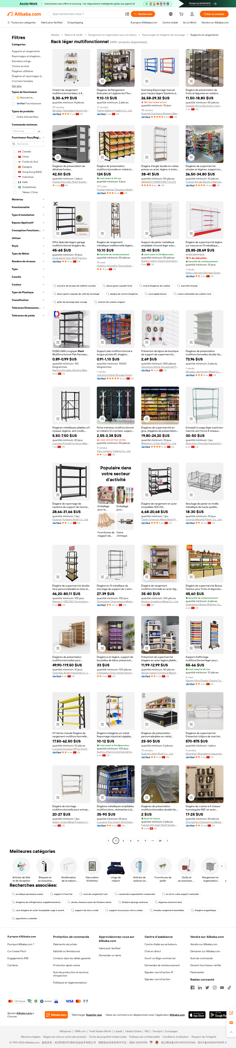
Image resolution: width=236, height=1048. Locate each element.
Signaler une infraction (157, 979)
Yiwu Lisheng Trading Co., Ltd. (114, 451)
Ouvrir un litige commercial (160, 958)
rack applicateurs (157, 294)
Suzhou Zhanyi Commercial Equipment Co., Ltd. (116, 751)
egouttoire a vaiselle (26, 918)
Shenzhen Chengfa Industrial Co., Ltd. (204, 443)
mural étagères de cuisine (156, 286)
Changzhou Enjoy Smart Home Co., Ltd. (116, 672)
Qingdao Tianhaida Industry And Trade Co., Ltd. (71, 110)
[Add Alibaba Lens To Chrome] (56, 1015)
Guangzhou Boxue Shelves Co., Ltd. (204, 604)
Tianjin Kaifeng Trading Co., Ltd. (114, 110)
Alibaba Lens (24, 1013)
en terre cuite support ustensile (182, 894)
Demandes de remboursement (162, 965)
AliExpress (65, 1031)
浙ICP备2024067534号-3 (212, 1042)
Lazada (118, 1031)
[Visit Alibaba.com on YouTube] (222, 987)
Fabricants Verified (109, 948)
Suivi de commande (201, 958)
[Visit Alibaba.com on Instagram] (214, 987)
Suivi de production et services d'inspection (70, 974)
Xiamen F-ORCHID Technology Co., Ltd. (71, 601)
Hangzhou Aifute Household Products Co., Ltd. (160, 366)
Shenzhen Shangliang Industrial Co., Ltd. (204, 753)
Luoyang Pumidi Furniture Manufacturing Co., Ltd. (71, 443)
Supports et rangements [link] (204, 34)
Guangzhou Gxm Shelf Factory (69, 258)
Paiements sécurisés (65, 944)
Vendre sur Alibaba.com (203, 944)
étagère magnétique (205, 910)
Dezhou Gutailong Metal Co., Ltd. (159, 601)
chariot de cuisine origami (111, 302)
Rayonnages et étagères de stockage (163, 34)
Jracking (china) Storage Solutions (116, 375)
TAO (146, 1031)
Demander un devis (110, 955)
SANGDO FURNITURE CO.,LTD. (158, 181)
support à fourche (63, 894)
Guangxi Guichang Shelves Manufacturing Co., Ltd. (160, 113)
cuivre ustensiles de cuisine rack (194, 294)
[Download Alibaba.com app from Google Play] (219, 1015)
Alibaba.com (177, 1014)
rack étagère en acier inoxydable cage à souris (40, 910)
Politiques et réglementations (70, 982)
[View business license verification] (151, 1042)
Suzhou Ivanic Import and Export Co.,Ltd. (160, 260)
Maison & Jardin (74, 34)
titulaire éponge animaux (135, 902)
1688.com (80, 1031)
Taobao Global (133, 1031)
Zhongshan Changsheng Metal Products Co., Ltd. (116, 601)
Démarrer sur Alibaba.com (205, 951)
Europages (171, 1031)
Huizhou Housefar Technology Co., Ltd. (116, 265)
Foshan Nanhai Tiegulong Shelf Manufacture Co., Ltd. (116, 189)
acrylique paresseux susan (29, 894)
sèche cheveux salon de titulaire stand (91, 902)
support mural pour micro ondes (126, 910)
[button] (127, 14)
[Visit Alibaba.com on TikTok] (229, 987)
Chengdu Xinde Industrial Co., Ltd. (71, 672)
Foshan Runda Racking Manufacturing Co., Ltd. (204, 181)
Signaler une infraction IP (159, 972)
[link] (231, 1013)
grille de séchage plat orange (72, 302)
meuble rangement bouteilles (168, 910)
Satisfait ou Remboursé (66, 951)
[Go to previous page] (108, 840)
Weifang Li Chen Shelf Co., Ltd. (158, 443)
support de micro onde (86, 910)
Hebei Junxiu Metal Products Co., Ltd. (71, 822)
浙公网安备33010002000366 (178, 1042)
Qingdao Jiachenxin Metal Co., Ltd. (204, 371)
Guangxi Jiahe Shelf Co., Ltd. (157, 753)
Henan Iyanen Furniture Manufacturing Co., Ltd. (160, 672)
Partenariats (197, 972)
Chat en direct (153, 951)
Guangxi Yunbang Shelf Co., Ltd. (70, 519)
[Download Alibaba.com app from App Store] (197, 1015)
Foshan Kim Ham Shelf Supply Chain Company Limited (71, 181)
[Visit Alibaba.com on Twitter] (207, 987)
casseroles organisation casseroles (136, 894)
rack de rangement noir (95, 894)
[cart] (182, 14)
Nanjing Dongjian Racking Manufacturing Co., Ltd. (71, 370)
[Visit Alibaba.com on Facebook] (192, 987)
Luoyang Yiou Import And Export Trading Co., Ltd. (116, 822)
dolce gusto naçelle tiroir (119, 286)
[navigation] (28, 438)
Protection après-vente (66, 965)
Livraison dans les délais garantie (72, 958)
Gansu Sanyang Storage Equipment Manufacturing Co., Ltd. (204, 272)
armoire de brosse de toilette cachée (76, 286)
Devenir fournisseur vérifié (205, 965)
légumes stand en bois (170, 902)
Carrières (12, 965)
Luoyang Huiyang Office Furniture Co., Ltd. (71, 748)
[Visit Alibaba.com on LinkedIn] (200, 987)
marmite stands (189, 286)
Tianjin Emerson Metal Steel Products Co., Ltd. (160, 519)
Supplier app (94, 1014)
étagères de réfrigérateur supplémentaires (38, 902)
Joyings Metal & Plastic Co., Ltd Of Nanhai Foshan (204, 519)
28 (160, 840)
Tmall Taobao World (100, 1031)
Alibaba (55, 34)
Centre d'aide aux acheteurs (161, 944)
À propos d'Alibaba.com (21, 936)
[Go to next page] (167, 840)
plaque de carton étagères (124, 294)
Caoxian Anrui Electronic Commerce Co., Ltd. (204, 105)
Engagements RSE (18, 958)
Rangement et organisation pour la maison (112, 34)
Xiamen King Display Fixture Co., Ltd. (204, 680)
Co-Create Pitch (16, 951)
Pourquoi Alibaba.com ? (20, 944)
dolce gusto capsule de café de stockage (78, 294)
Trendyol (157, 1031)
